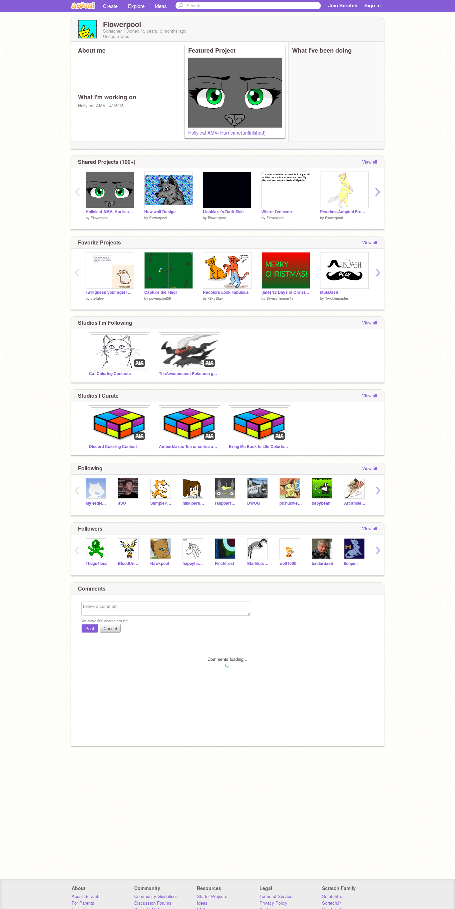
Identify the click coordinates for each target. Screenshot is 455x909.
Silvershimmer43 (279, 298)
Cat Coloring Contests (110, 373)
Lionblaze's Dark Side (223, 212)
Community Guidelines (156, 896)
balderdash (322, 563)
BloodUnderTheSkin (129, 563)
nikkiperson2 (194, 503)
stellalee (97, 298)
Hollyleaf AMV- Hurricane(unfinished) (227, 132)
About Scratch (85, 896)
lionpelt (351, 563)
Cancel (110, 628)
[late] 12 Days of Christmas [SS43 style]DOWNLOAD (285, 292)
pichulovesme (290, 503)
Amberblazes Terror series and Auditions (189, 446)
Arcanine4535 (355, 503)
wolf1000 (287, 563)
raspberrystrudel (226, 503)
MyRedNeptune (97, 503)
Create (110, 5)
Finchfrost (224, 563)
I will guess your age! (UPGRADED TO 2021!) (110, 292)
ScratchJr (331, 903)
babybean (321, 503)
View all (369, 162)
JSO (122, 503)
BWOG (253, 503)
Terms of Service (275, 896)
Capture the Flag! (160, 292)
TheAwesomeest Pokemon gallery (189, 373)
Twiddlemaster (336, 298)
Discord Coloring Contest (113, 446)
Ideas (161, 5)
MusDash (329, 292)
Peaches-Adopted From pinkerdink (344, 212)
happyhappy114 (194, 563)
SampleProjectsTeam (161, 503)
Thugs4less (97, 563)
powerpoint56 (160, 298)
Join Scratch (342, 5)
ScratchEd (332, 896)
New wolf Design (160, 212)
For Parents (83, 903)
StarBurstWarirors (258, 563)
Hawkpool (159, 563)
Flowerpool (99, 217)
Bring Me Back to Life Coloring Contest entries (259, 446)
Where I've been (276, 212)
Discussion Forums (153, 903)
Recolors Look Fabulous (226, 292)
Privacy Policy (273, 903)
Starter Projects (212, 896)
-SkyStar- (216, 298)
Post (89, 628)
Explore (136, 5)
